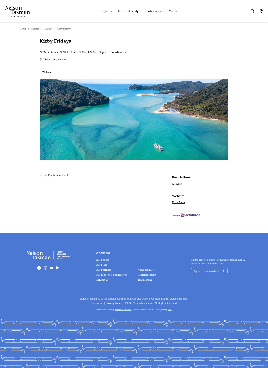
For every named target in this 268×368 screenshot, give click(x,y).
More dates (116, 52)
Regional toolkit (147, 274)
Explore (105, 11)
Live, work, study (128, 11)
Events (48, 28)
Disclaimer (97, 303)
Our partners (103, 269)
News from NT (146, 269)
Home (23, 28)
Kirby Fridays (64, 28)
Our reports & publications (111, 274)
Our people (102, 259)
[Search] (252, 11)
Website (46, 71)
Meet (172, 11)
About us (103, 253)
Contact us (102, 279)
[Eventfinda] (200, 215)
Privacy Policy (113, 303)
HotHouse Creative (123, 310)
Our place (101, 264)
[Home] (15, 11)
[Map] (261, 11)
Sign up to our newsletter (207, 271)
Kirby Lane (178, 202)
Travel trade (145, 279)
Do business (153, 11)
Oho (170, 310)
